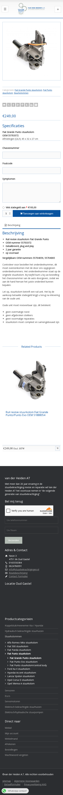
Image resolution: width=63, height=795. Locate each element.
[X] (9, 105)
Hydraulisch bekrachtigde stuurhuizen (24, 631)
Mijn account (11, 733)
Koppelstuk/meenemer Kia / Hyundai (24, 625)
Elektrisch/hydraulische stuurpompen (24, 712)
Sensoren (10, 690)
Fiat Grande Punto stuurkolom (28, 90)
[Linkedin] (31, 105)
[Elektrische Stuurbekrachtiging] (31, 9)
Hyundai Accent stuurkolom (21, 672)
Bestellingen (11, 749)
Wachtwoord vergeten (16, 755)
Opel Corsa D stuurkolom (20, 679)
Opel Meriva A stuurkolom (21, 683)
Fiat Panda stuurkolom (19, 649)
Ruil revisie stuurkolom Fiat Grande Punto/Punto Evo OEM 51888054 (27, 413)
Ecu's (7, 696)
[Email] (4, 105)
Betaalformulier (12, 784)
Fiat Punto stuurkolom (19, 653)
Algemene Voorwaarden (26, 780)
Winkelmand (11, 738)
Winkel (8, 727)
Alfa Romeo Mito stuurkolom (22, 642)
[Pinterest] (22, 105)
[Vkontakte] (36, 105)
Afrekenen (10, 744)
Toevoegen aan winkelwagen (38, 213)
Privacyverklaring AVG (35, 784)
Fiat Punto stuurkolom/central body (28, 665)
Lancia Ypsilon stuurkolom (21, 676)
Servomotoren (12, 701)
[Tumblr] (27, 105)
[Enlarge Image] (31, 51)
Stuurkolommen (21, 93)
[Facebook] (13, 105)
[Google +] (18, 105)
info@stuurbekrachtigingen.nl (24, 569)
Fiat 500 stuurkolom (17, 646)
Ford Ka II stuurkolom (18, 668)
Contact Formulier (18, 576)
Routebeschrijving (18, 572)
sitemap (6, 780)
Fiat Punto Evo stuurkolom (24, 661)
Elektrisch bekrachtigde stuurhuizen (23, 706)
